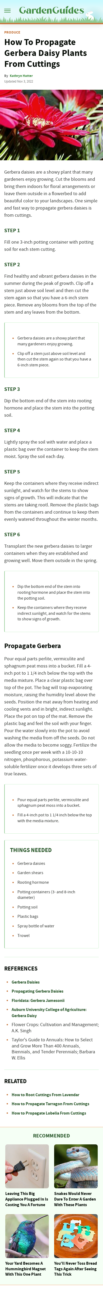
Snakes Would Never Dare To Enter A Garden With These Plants (75, 1199)
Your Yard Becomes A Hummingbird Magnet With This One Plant (25, 1269)
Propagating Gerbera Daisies (37, 991)
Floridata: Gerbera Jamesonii (38, 1000)
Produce (12, 32)
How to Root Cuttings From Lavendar (45, 1095)
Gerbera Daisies (26, 982)
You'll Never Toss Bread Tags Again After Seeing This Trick (75, 1269)
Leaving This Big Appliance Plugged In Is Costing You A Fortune (26, 1199)
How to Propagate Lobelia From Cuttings (49, 1113)
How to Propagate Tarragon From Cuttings (50, 1104)
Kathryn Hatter (21, 76)
